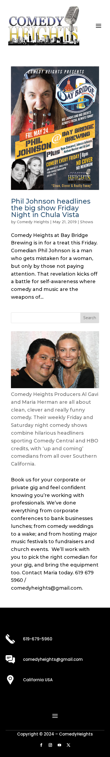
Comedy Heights (33, 221)
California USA (38, 680)
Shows (86, 221)
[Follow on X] (68, 745)
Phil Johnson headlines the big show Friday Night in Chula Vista (51, 208)
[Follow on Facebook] (41, 745)
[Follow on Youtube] (59, 745)
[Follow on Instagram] (50, 745)
